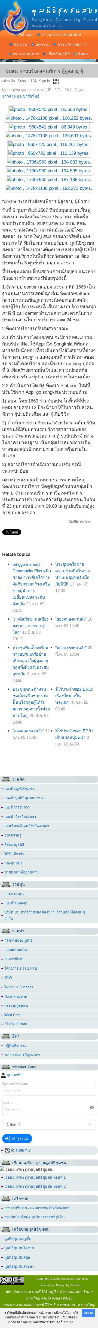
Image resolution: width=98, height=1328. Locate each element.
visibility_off (92, 1108)
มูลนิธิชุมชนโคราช (19, 1248)
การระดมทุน (14, 894)
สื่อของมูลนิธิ (14, 845)
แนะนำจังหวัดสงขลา (20, 817)
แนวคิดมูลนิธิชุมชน (19, 789)
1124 (32, 81)
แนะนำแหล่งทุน (16, 903)
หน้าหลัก (8, 81)
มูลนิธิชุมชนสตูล (17, 1257)
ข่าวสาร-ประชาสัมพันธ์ (61, 35)
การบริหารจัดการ (72, 44)
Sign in (44, 81)
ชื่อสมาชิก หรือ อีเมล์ (14, 1084)
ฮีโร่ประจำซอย (15, 1024)
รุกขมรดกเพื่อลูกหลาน (21, 872)
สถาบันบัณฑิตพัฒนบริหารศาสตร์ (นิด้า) (34, 1217)
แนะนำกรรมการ (17, 807)
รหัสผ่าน (7, 1103)
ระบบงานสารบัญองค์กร (22, 1055)
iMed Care (12, 1015)
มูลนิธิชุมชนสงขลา (19, 1266)
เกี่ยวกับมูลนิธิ (58, 54)
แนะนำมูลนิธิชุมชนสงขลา (24, 798)
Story (22, 81)
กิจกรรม (20, 44)
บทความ (42, 44)
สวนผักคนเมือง (15, 950)
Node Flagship (15, 996)
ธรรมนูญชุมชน (16, 1006)
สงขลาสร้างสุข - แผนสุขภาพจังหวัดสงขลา (36, 1208)
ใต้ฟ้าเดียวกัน (14, 854)
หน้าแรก (26, 35)
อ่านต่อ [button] (68, 1322)
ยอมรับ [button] (88, 1313)
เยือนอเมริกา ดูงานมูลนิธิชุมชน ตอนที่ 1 (35, 1177)
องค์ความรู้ (12, 835)
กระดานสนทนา (26, 54)
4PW (8, 978)
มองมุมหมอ (13, 863)
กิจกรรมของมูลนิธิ (18, 940)
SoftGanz (76, 1285)
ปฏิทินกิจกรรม (15, 1046)
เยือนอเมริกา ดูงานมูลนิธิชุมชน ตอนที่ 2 (35, 1186)
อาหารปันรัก (13, 959)
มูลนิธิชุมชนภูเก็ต (17, 1239)
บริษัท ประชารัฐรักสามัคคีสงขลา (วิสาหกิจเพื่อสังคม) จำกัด (44, 915)
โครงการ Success (18, 987)
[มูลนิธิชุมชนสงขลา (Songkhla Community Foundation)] (49, 9)
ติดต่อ (83, 54)
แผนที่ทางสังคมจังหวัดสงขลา (26, 826)
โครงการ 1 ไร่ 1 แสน (20, 968)
